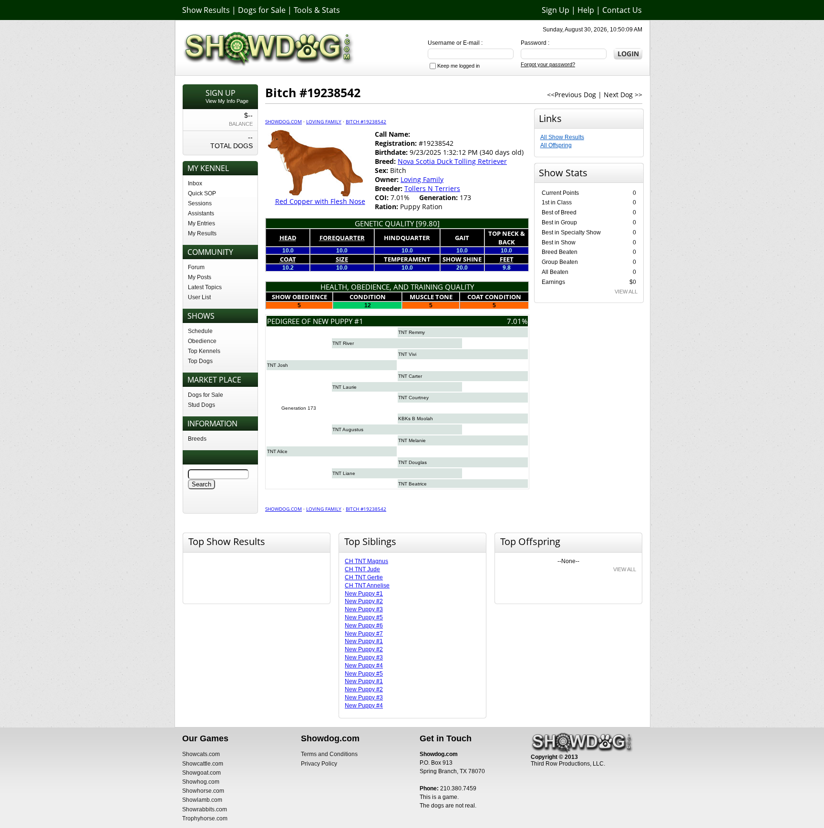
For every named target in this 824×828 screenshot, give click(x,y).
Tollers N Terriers (432, 188)
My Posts (199, 277)
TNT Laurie (344, 387)
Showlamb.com (202, 800)
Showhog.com (200, 781)
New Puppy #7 (364, 633)
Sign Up (555, 10)
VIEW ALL (626, 291)
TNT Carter (410, 376)
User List (199, 297)
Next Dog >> (623, 94)
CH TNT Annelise (367, 585)
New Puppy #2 (364, 601)
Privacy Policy (319, 763)
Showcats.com (201, 754)
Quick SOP (202, 193)
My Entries (201, 223)
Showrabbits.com (204, 809)
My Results (202, 233)
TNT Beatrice (412, 483)
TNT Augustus (347, 429)
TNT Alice (277, 451)
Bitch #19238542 (366, 121)
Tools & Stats (317, 10)
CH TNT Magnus (366, 561)
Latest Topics (205, 287)
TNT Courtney (413, 397)
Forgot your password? (548, 64)
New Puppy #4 (364, 665)
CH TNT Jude (362, 569)
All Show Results (562, 137)
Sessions (200, 203)
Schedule (200, 331)
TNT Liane (343, 473)
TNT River (343, 343)
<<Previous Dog (571, 94)
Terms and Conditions (329, 754)
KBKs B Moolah (415, 418)
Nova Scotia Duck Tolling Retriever (452, 161)
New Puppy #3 (364, 609)
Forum (196, 267)
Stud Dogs (201, 405)
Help (585, 10)
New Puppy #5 (364, 617)
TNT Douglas (412, 462)
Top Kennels (204, 351)
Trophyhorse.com (204, 818)
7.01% (517, 321)
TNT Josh (277, 365)
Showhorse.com (203, 791)
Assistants (201, 213)
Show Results (206, 10)
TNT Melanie (412, 440)
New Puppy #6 (364, 625)
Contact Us (622, 10)
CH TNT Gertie (364, 577)
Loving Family (323, 121)
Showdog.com (283, 121)
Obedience (202, 341)
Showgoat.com (201, 772)
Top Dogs (200, 361)
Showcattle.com (202, 763)
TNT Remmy (411, 332)
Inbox (195, 183)
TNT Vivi (407, 354)
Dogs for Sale (262, 10)
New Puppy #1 (364, 593)
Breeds (197, 438)
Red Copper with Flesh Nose (320, 201)
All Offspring (556, 145)
